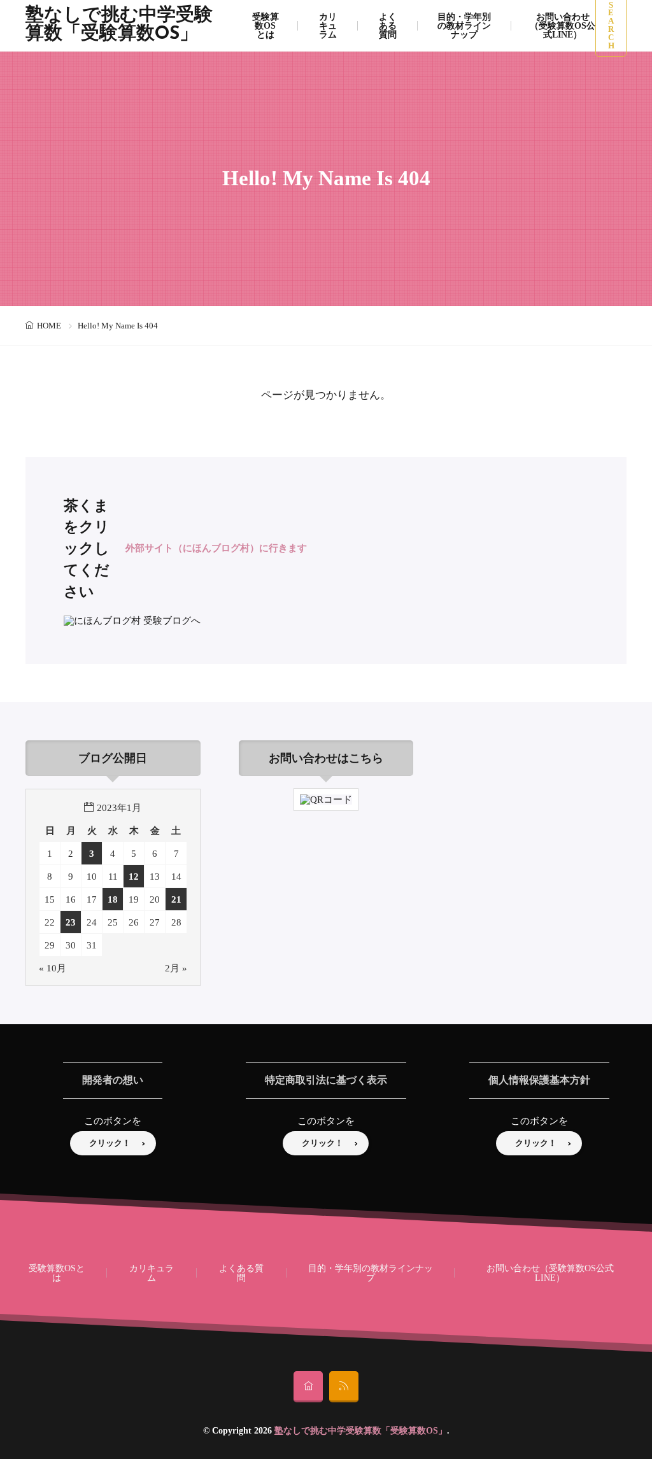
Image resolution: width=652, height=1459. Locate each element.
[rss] (343, 1386)
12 (134, 876)
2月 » (176, 967)
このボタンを (112, 1120)
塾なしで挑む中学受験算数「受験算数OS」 (119, 25)
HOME (49, 325)
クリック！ (110, 1143)
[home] (308, 1386)
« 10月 (52, 967)
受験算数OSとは (57, 1272)
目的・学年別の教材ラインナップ (370, 1272)
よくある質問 (241, 1272)
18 (113, 899)
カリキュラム (151, 1272)
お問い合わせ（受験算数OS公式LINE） (550, 1272)
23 (71, 922)
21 (176, 899)
